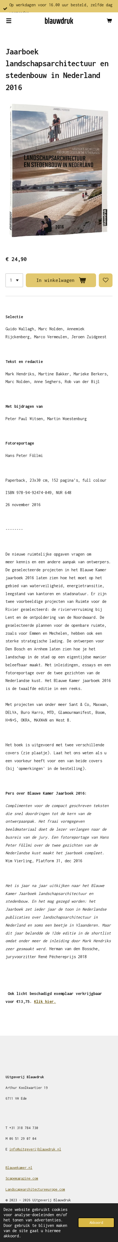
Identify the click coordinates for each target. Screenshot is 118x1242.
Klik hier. (45, 1001)
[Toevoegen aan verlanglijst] (106, 280)
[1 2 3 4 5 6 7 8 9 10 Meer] (14, 280)
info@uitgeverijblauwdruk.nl (35, 1149)
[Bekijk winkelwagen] (109, 20)
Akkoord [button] (96, 1223)
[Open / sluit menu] (9, 20)
